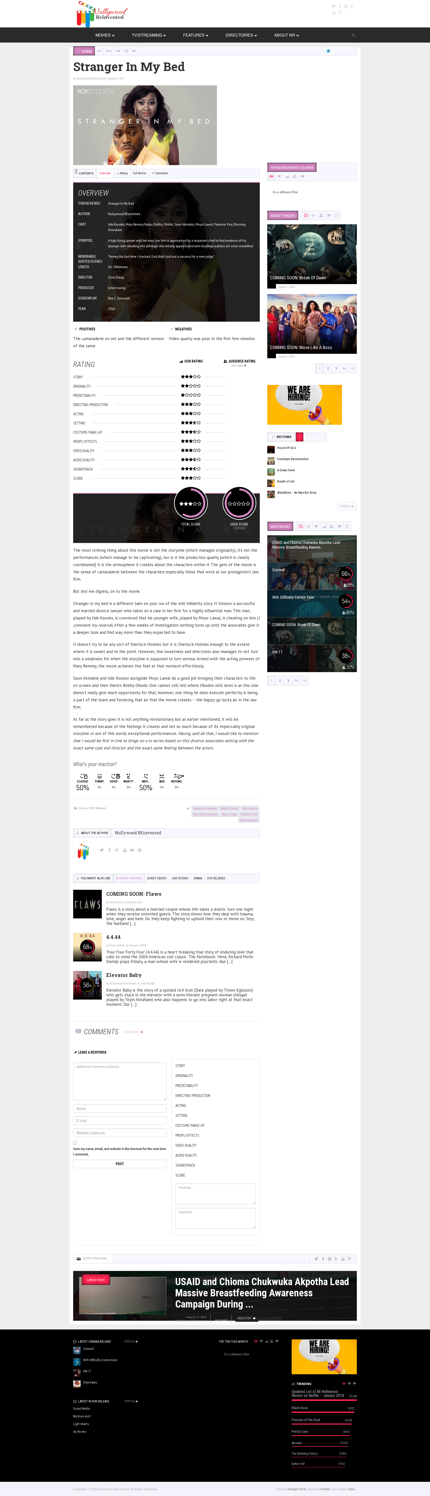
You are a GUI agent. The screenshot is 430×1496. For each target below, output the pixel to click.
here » (352, 1489)
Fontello (325, 1489)
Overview (104, 173)
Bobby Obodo (229, 808)
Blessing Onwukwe (205, 808)
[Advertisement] (312, 120)
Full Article (139, 173)
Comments (161, 173)
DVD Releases (98, 808)
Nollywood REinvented (90, 78)
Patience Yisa (249, 814)
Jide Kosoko (249, 808)
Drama (83, 808)
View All (345, 506)
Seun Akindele (248, 820)
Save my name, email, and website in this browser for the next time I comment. (119, 1151)
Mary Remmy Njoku (205, 814)
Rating (124, 173)
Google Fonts (297, 1489)
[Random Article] (126, 51)
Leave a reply (131, 1032)
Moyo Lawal (229, 814)
